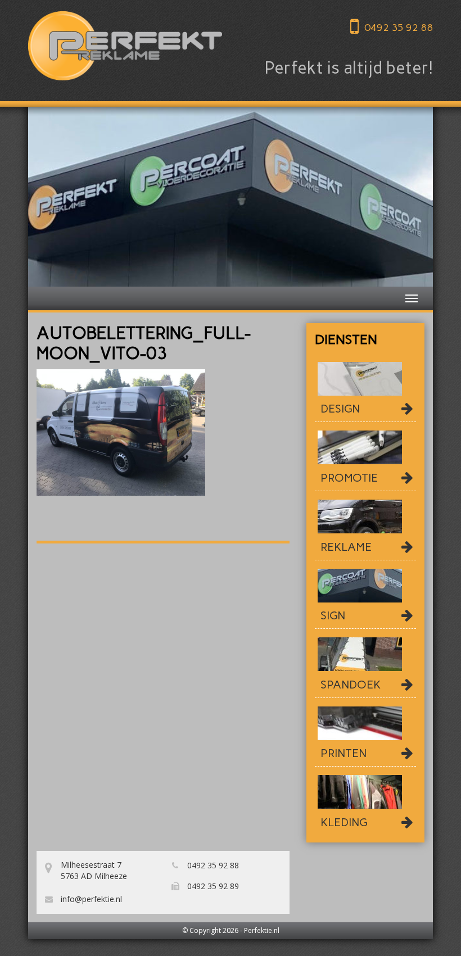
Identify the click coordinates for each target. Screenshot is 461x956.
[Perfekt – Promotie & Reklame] (125, 45)
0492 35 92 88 (398, 27)
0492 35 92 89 (212, 886)
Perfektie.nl (261, 930)
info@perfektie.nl (90, 899)
